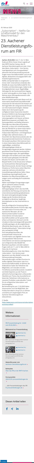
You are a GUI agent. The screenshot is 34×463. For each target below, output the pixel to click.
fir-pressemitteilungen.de (14, 388)
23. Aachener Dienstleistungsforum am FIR (16, 18)
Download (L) (21, 335)
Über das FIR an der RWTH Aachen (17, 371)
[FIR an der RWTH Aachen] (5, 4)
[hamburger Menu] (31, 4)
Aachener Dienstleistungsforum (16, 364)
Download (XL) (21, 333)
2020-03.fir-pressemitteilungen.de (17, 379)
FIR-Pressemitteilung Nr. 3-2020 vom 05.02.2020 (16, 324)
